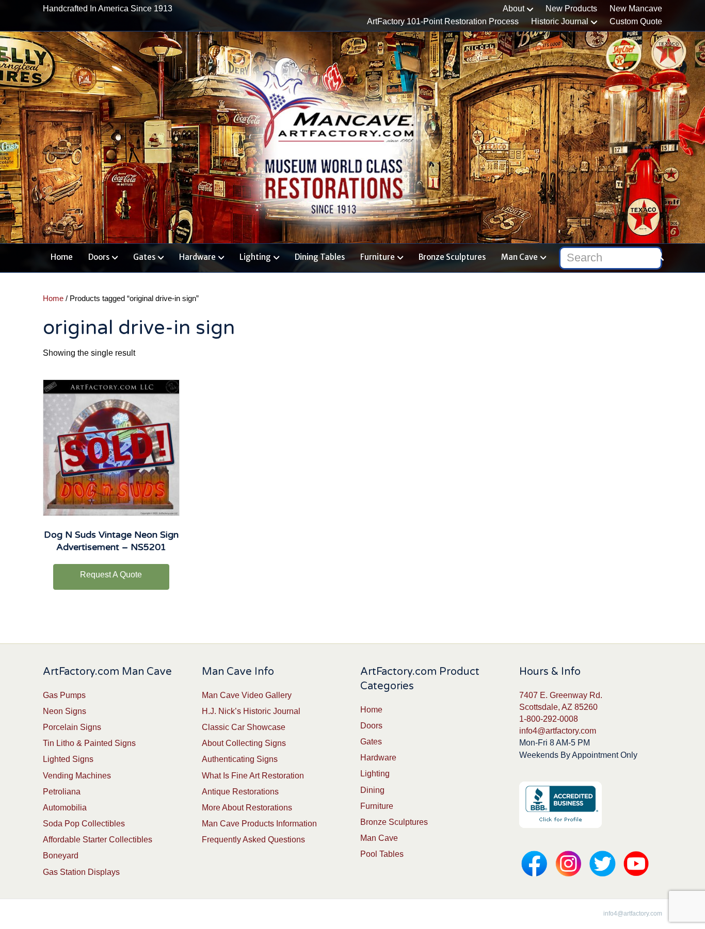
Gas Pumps (64, 695)
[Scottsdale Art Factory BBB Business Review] (560, 804)
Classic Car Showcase (243, 727)
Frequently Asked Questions (253, 839)
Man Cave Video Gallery (247, 695)
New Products (571, 8)
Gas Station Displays (81, 872)
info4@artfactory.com (557, 730)
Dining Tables (320, 257)
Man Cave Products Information (259, 823)
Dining (372, 790)
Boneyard (60, 855)
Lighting (255, 257)
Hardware (197, 257)
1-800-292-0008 (548, 719)
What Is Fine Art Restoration (253, 775)
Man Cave (519, 257)
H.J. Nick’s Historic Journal (251, 711)
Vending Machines (77, 775)
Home (62, 257)
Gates (144, 257)
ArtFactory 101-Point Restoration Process (443, 21)
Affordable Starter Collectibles (97, 839)
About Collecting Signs (244, 743)
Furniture (377, 257)
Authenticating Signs (240, 759)
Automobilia (65, 807)
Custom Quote (636, 21)
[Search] (655, 255)
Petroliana (62, 791)
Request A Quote (111, 574)
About (513, 8)
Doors (98, 257)
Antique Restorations (240, 791)
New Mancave (636, 8)
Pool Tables (382, 854)
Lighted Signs (68, 759)
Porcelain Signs (72, 727)
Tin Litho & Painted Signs (89, 743)
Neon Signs (64, 711)
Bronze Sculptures (452, 257)
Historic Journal (559, 21)
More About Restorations (247, 807)
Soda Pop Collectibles (84, 823)
